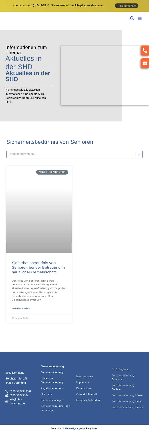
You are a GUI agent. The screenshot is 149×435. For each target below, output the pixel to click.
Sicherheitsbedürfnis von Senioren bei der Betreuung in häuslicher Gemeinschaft (38, 267)
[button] (140, 18)
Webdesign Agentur (75, 428)
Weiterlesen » (21, 308)
